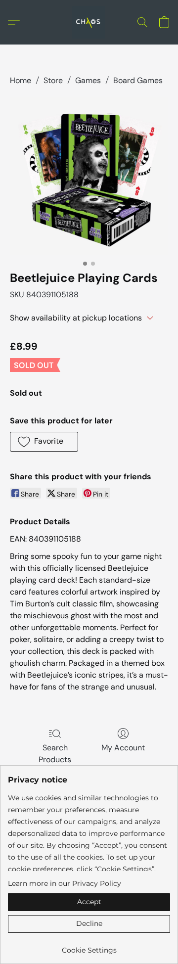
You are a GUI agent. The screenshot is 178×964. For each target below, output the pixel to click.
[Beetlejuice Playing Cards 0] (89, 176)
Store (53, 80)
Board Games (138, 80)
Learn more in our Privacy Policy (64, 883)
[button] (89, 22)
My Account (123, 747)
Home (20, 80)
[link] (89, 946)
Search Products (55, 753)
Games (88, 80)
